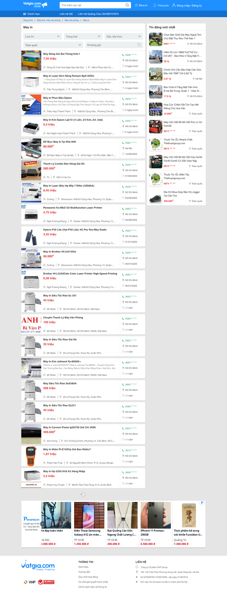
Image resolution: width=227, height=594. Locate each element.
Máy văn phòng (72, 19)
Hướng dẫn (84, 571)
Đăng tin (143, 5)
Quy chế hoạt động (88, 576)
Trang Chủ (28, 19)
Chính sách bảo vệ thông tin (92, 586)
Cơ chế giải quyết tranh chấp (93, 581)
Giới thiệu (83, 566)
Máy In (86, 19)
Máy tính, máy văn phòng (48, 19)
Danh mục (33, 13)
